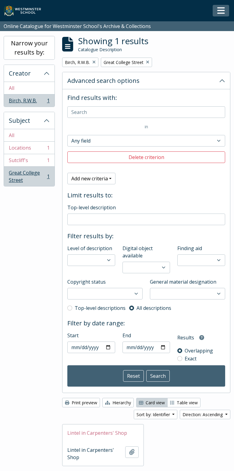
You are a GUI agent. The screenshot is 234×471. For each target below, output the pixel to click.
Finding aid (189, 248)
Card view (154, 402)
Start (73, 335)
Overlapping (199, 350)
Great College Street (29, 176)
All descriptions (153, 308)
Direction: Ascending (203, 414)
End (126, 335)
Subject (19, 120)
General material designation (183, 281)
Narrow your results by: (29, 47)
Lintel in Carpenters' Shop (97, 433)
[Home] (25, 11)
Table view (187, 402)
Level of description (89, 248)
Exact (191, 358)
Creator (20, 73)
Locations (29, 149)
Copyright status (86, 281)
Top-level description (91, 207)
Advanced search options (103, 80)
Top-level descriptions (100, 308)
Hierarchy (121, 402)
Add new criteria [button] (89, 178)
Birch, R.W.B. (29, 102)
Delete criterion (146, 157)
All (11, 88)
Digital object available (137, 252)
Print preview (83, 402)
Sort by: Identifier (153, 414)
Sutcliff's (29, 162)
